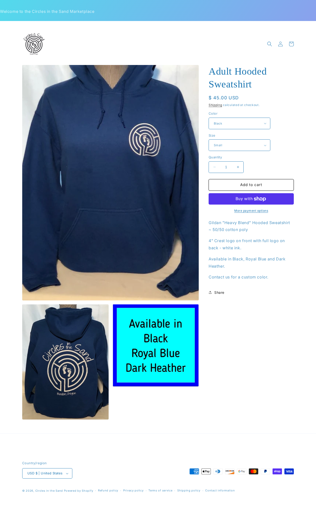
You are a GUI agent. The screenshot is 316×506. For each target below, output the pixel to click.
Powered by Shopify (78, 490)
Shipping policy (188, 490)
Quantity (215, 157)
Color (213, 113)
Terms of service (160, 490)
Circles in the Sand (49, 490)
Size (212, 135)
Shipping (215, 105)
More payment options (251, 210)
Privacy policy (133, 490)
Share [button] (219, 292)
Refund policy (108, 490)
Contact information (220, 490)
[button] (269, 44)
